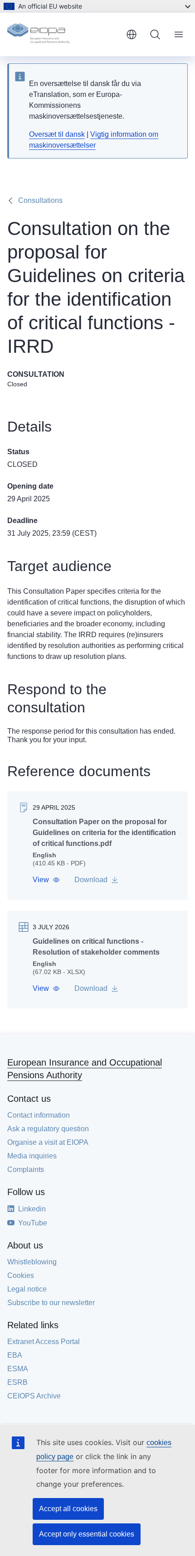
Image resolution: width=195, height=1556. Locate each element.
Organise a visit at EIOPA (47, 1142)
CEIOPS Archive (34, 1396)
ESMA (17, 1369)
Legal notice (27, 1289)
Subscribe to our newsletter (51, 1302)
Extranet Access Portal (43, 1341)
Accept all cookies (68, 1509)
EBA (14, 1355)
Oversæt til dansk (57, 134)
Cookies (20, 1275)
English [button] (131, 34)
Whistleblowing (32, 1262)
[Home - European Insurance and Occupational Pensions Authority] (63, 34)
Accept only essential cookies (86, 1534)
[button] (46, 879)
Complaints (25, 1169)
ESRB (17, 1382)
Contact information (38, 1115)
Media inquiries (32, 1156)
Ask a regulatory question (48, 1129)
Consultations (40, 200)
